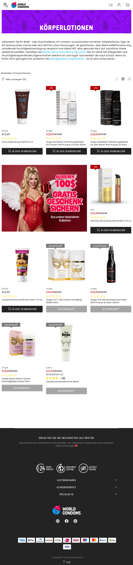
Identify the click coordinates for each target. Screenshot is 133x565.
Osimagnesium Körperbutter (66, 58)
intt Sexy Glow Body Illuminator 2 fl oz (110, 220)
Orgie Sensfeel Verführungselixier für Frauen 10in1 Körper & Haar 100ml (66, 143)
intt (92, 209)
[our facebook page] (66, 521)
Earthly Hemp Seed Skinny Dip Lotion (64, 52)
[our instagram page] (58, 521)
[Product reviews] (9, 138)
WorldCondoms (20, 5)
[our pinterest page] (75, 521)
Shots (5, 130)
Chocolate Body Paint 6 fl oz (17, 142)
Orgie (49, 130)
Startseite (6, 73)
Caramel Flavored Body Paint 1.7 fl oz (22, 299)
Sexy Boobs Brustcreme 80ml (62, 381)
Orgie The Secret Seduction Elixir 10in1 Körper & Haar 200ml (108, 301)
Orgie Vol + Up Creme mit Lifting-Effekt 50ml (64, 301)
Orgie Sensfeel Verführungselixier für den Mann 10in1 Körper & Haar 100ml (109, 143)
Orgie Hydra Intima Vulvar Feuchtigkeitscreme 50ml (16, 380)
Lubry (49, 367)
